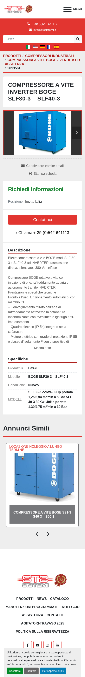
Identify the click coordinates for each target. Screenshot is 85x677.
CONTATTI (55, 615)
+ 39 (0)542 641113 (45, 23)
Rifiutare (31, 670)
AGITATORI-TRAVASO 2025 (42, 623)
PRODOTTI (24, 599)
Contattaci (42, 219)
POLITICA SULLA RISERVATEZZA (42, 631)
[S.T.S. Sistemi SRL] (43, 580)
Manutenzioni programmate (32, 607)
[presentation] (37, 533)
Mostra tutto (42, 348)
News (42, 599)
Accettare (15, 670)
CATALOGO (59, 599)
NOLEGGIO (70, 607)
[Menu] (67, 9)
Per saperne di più (53, 670)
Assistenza (32, 615)
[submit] (78, 39)
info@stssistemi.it (44, 29)
